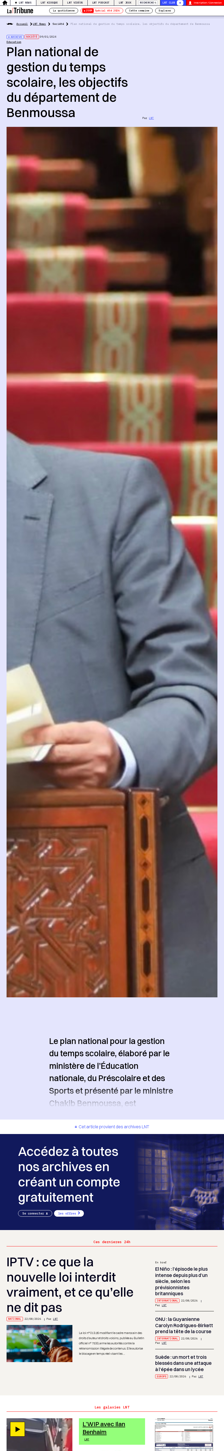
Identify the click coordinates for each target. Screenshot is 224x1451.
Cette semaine (139, 10)
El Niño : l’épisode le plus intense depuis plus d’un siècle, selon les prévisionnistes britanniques (181, 1281)
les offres (67, 1213)
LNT (151, 118)
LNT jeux (125, 2)
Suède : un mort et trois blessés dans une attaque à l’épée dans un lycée (183, 1363)
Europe (162, 1376)
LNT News (25, 2)
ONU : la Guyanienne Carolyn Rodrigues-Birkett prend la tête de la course (184, 1325)
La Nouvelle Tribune (20, 10)
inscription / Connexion (208, 2)
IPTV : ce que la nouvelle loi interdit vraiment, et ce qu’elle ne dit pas (70, 1284)
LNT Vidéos (75, 2)
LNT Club (169, 2)
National (14, 1319)
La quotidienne (64, 10)
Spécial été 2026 (102, 10)
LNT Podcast (100, 2)
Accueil (22, 24)
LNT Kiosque (49, 2)
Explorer (165, 10)
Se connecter (33, 1213)
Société (58, 24)
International (167, 1300)
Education (14, 42)
